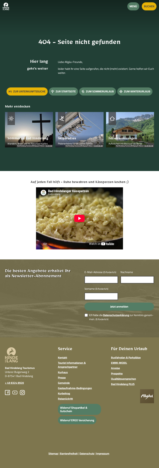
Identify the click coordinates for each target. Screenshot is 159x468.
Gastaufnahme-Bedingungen (75, 388)
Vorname (96, 288)
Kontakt (62, 357)
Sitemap (53, 454)
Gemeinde (64, 382)
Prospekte (117, 373)
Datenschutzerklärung (116, 315)
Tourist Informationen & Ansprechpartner (72, 364)
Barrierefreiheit (69, 454)
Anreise (115, 368)
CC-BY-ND (49, 146)
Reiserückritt (65, 398)
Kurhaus (63, 372)
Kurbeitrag (64, 393)
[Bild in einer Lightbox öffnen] (147, 396)
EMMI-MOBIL (119, 362)
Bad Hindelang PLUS (123, 384)
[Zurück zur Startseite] (5, 6)
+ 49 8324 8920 (14, 382)
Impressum (102, 454)
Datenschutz (87, 454)
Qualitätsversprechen (123, 378)
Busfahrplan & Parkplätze (126, 357)
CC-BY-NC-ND (98, 146)
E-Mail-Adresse (100, 272)
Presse (62, 377)
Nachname (126, 272)
